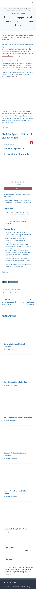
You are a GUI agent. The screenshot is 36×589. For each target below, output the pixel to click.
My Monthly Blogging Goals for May (27, 301)
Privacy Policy (25, 587)
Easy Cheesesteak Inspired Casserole (18, 417)
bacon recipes (16, 289)
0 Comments (13, 349)
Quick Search (9, 547)
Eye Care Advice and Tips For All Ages (9, 301)
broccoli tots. (13, 77)
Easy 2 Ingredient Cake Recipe (15, 382)
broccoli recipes (8, 293)
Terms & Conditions (12, 587)
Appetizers (6, 289)
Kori (19, 29)
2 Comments (13, 420)
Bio (5, 282)
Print (18, 188)
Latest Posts (13, 282)
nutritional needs (7, 56)
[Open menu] (32, 2)
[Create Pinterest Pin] (31, 142)
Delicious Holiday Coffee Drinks (16, 529)
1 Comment (12, 532)
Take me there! (28, 551)
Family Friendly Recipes (18, 13)
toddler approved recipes (22, 293)
